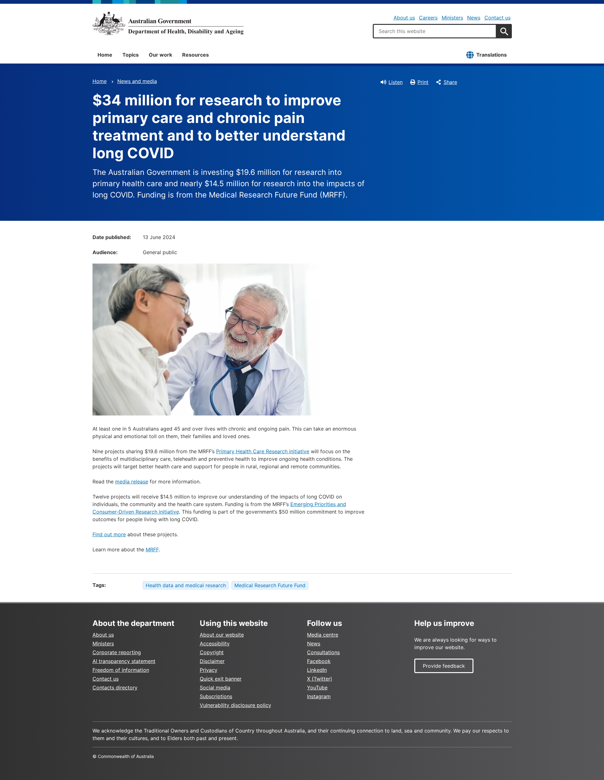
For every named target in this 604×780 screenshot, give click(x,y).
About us (404, 17)
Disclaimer (212, 661)
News (473, 17)
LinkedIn (317, 670)
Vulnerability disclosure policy (235, 705)
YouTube (317, 687)
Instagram (319, 696)
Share (450, 82)
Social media (215, 687)
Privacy (208, 670)
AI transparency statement (123, 661)
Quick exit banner (221, 679)
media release (131, 481)
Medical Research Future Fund (269, 585)
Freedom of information (120, 670)
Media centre (322, 635)
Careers (428, 17)
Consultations (323, 652)
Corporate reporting (116, 652)
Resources (195, 55)
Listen (396, 82)
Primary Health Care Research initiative (262, 451)
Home (105, 55)
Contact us (497, 17)
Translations (491, 55)
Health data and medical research (186, 585)
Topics (130, 55)
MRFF (152, 549)
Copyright (212, 652)
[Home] (167, 23)
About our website (222, 635)
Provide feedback (444, 666)
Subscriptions (216, 696)
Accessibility (215, 643)
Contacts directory (114, 687)
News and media (137, 81)
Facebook (319, 661)
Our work (160, 55)
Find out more (109, 534)
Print (422, 82)
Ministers (452, 17)
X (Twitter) (319, 679)
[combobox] (435, 31)
